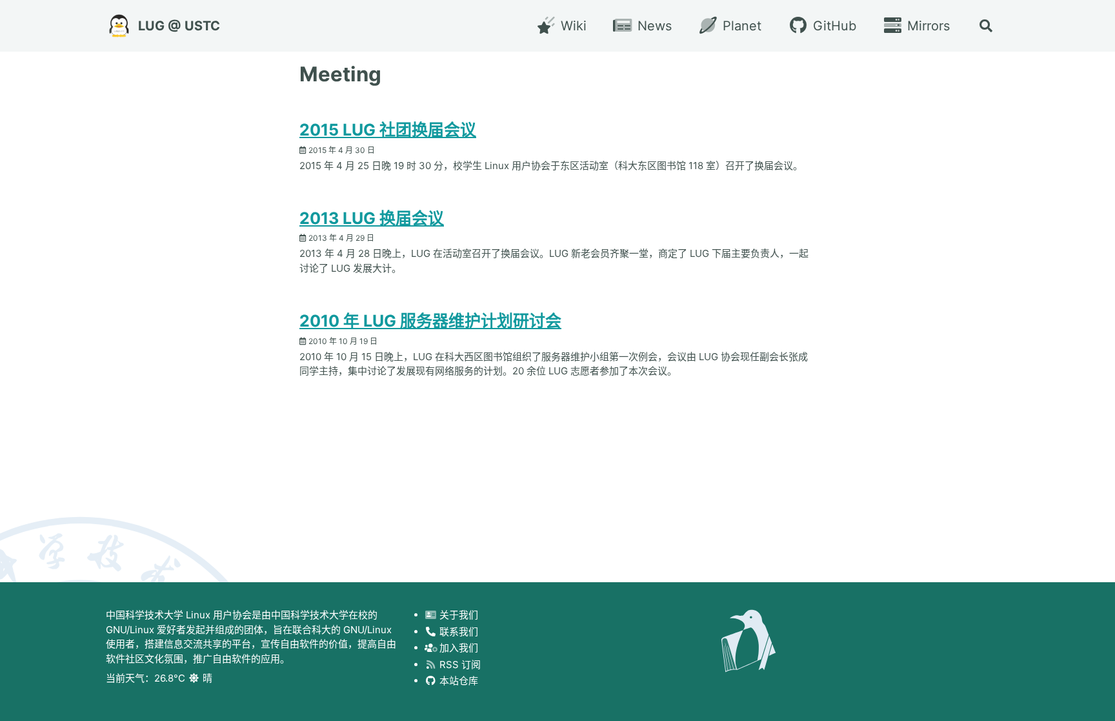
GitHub (832, 26)
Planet (740, 26)
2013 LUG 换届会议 (371, 218)
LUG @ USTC (179, 26)
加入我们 (457, 648)
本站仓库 (457, 681)
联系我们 (457, 631)
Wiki (571, 26)
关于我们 (457, 615)
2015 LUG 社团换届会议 (387, 129)
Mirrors (926, 26)
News (653, 26)
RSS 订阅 (459, 664)
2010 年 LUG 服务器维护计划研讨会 (430, 320)
